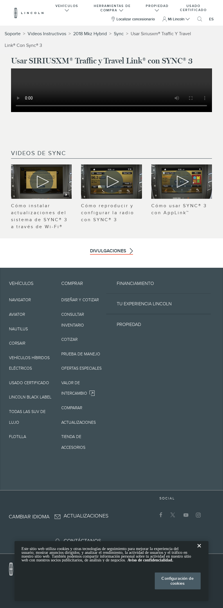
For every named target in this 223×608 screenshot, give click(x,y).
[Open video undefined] (41, 181)
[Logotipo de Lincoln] (29, 13)
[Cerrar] (199, 550)
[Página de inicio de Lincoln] (14, 567)
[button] (67, 7)
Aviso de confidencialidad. (150, 560)
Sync (119, 33)
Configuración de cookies (177, 581)
